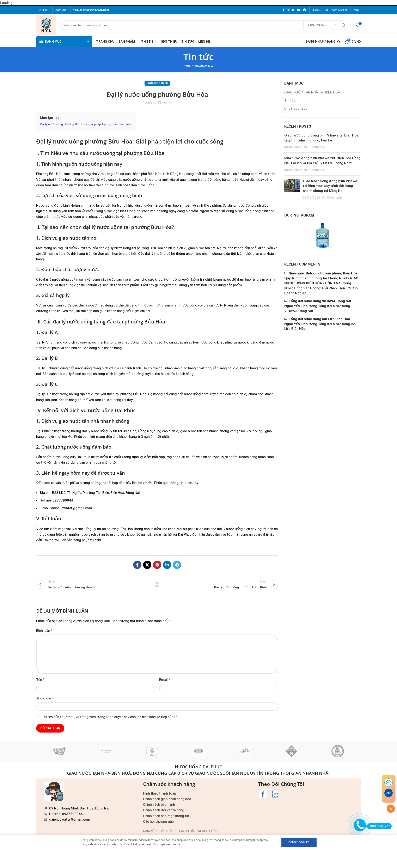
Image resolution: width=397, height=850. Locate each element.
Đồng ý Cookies (299, 842)
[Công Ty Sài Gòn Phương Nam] (291, 751)
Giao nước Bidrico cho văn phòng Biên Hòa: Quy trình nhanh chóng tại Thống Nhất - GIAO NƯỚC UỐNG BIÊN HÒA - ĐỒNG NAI (321, 278)
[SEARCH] (343, 25)
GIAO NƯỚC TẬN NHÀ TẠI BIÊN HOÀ (312, 92)
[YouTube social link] (299, 10)
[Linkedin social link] (167, 565)
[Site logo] (46, 25)
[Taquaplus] (106, 751)
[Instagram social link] (293, 10)
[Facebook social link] (283, 10)
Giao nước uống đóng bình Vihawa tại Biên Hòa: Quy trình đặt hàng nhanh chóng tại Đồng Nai (330, 186)
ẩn (57, 118)
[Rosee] (152, 751)
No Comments (314, 147)
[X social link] (288, 10)
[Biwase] (337, 751)
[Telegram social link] (177, 565)
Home (187, 66)
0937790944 (380, 826)
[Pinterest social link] (304, 10)
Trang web (44, 698)
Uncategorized (203, 66)
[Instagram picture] (296, 235)
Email (164, 680)
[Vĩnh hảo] (59, 751)
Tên (40, 680)
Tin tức (290, 100)
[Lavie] (245, 751)
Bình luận (44, 631)
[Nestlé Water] (198, 751)
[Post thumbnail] (292, 189)
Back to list (157, 584)
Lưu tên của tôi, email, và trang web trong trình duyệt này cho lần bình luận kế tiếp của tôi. (110, 717)
